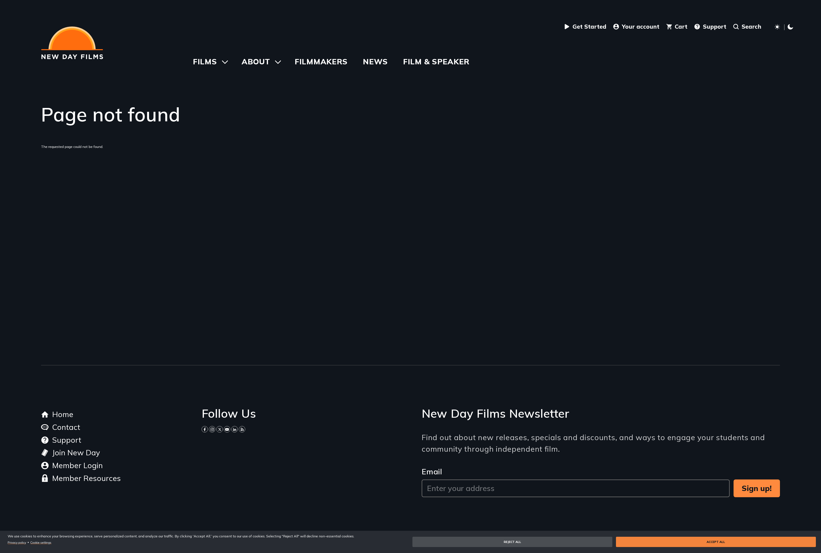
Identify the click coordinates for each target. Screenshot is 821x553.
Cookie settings (40, 542)
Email (432, 471)
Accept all (716, 542)
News (375, 61)
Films (205, 61)
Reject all (512, 542)
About (256, 61)
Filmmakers (321, 61)
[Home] (72, 42)
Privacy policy (17, 542)
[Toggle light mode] (784, 27)
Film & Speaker (436, 61)
